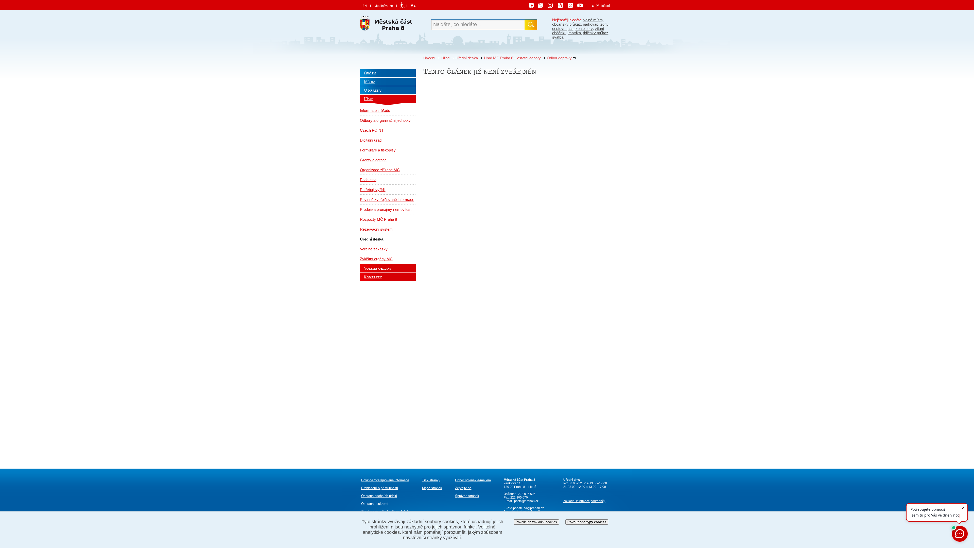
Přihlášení (603, 6)
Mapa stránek (432, 488)
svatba (557, 37)
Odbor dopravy (559, 58)
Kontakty (373, 277)
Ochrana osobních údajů (379, 496)
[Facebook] (533, 6)
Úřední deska (467, 58)
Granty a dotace (373, 160)
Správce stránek (467, 496)
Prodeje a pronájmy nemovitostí (386, 209)
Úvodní (429, 58)
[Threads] (562, 6)
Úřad (445, 58)
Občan (370, 73)
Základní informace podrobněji (584, 501)
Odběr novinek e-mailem (473, 480)
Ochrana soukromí (374, 504)
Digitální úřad (370, 140)
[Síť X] (542, 6)
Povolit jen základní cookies (536, 522)
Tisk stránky (431, 480)
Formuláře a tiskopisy (378, 150)
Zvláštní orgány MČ (376, 259)
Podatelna (368, 180)
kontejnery (584, 28)
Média (369, 82)
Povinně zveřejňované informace (387, 199)
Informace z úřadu (375, 110)
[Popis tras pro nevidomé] (402, 5)
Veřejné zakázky (374, 249)
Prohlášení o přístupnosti (379, 488)
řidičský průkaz (595, 33)
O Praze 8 (372, 90)
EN (364, 6)
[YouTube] (580, 6)
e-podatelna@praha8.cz (527, 508)
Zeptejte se (463, 488)
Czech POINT (372, 130)
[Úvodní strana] (388, 24)
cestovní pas (562, 28)
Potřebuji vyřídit (373, 189)
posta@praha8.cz (526, 501)
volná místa (593, 20)
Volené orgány (378, 268)
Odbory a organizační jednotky (385, 120)
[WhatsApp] (572, 6)
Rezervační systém (376, 229)
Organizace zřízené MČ (380, 170)
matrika (574, 33)
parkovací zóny (595, 24)
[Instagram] (552, 6)
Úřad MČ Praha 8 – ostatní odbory (512, 58)
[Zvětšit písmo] (412, 6)
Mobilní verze (383, 6)
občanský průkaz (566, 24)
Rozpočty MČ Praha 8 (378, 219)
